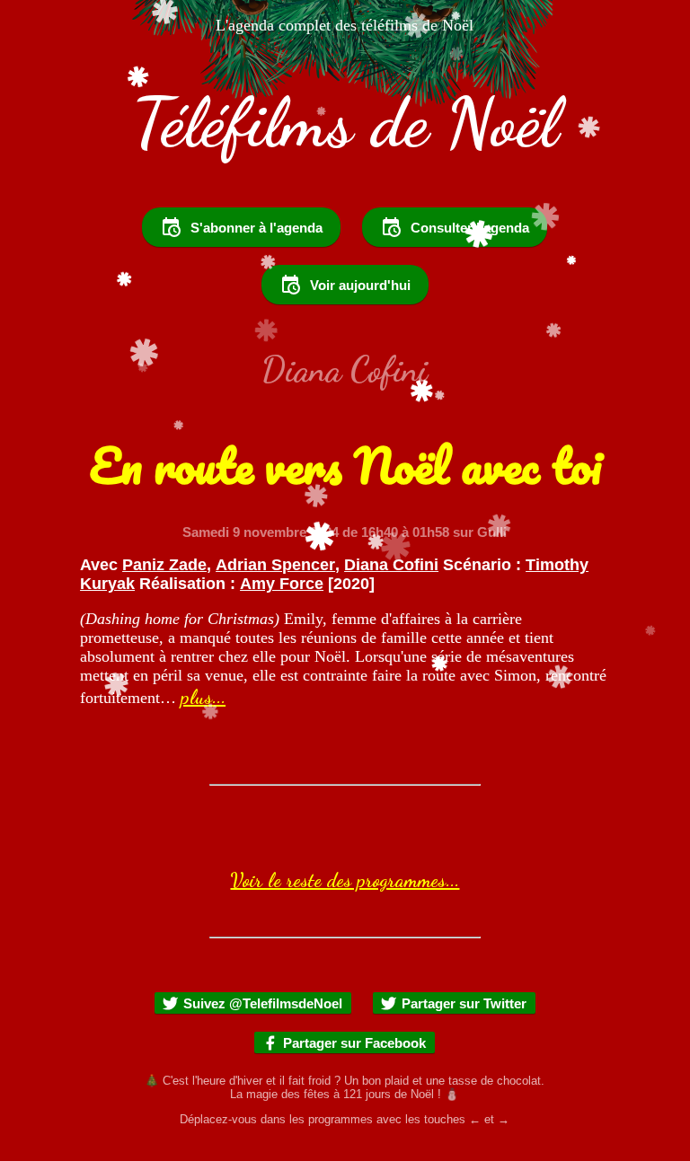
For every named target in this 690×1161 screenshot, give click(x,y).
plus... (203, 696)
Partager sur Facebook (354, 1043)
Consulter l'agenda (470, 227)
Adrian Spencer (275, 565)
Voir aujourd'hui (360, 285)
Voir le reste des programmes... (344, 880)
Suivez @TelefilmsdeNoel (262, 1003)
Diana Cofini (391, 565)
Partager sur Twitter (464, 1003)
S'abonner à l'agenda (256, 227)
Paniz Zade (164, 565)
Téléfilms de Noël (345, 122)
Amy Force (281, 584)
